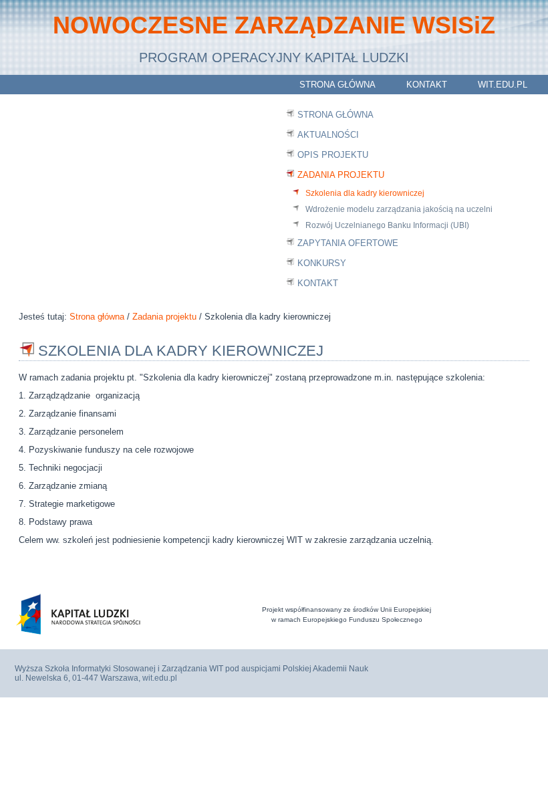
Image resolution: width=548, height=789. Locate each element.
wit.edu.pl (502, 85)
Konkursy (321, 263)
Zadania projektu (340, 175)
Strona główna (337, 85)
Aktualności (328, 135)
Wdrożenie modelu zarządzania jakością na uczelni (399, 209)
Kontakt (426, 85)
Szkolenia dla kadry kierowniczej (364, 193)
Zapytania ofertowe (347, 243)
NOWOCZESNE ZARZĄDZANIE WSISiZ (274, 25)
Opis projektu (332, 155)
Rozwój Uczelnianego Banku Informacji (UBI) (387, 225)
